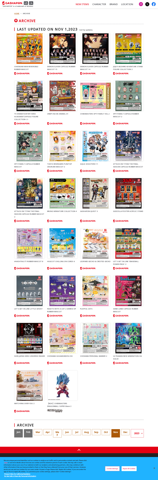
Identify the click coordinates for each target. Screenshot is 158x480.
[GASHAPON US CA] (18, 3)
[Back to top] (79, 450)
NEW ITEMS (82, 4)
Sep (96, 432)
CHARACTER (99, 4)
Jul (76, 432)
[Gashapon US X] (147, 4)
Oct (106, 432)
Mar (38, 432)
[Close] (154, 468)
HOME (16, 13)
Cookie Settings (112, 469)
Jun (67, 432)
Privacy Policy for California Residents (17, 474)
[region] (79, 468)
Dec (125, 432)
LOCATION (127, 4)
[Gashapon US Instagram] (141, 4)
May (57, 433)
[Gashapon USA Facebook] (154, 4)
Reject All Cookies (129, 469)
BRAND (114, 4)
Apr (48, 432)
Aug (86, 432)
